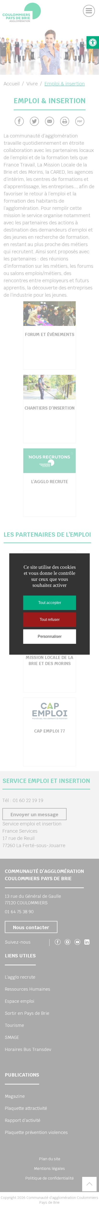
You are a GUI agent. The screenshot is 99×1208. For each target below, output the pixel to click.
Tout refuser (50, 620)
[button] (93, 42)
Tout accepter (49, 603)
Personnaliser (50, 636)
